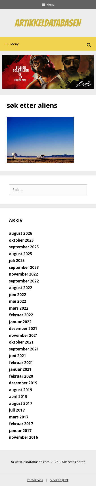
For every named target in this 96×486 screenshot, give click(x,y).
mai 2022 (17, 301)
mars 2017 (18, 417)
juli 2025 (17, 260)
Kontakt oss (35, 480)
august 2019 (20, 389)
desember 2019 (23, 382)
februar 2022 (21, 314)
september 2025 (24, 246)
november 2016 (23, 437)
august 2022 (20, 287)
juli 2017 (17, 410)
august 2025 (20, 253)
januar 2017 (20, 430)
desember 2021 (23, 328)
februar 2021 (21, 362)
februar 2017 (21, 423)
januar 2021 (20, 369)
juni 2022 (17, 294)
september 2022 (24, 281)
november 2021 (23, 335)
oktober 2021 (21, 342)
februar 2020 (21, 376)
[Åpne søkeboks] (89, 45)
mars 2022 (18, 308)
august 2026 (20, 233)
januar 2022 (20, 321)
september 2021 (24, 349)
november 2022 (23, 274)
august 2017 (20, 403)
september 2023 (24, 267)
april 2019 (18, 396)
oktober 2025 (21, 240)
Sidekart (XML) (59, 480)
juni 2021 (17, 355)
